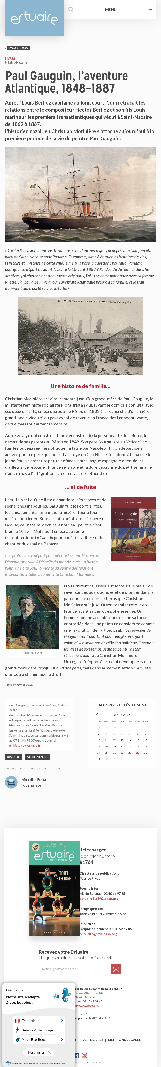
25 (106, 752)
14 (129, 740)
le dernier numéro (97, 856)
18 (106, 746)
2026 (126, 715)
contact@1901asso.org (82, 1005)
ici (106, 1018)
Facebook (76, 1055)
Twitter (84, 1055)
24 (98, 752)
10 (98, 740)
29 (114, 727)
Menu (111, 9)
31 (129, 727)
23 (145, 746)
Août (118, 715)
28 (106, 727)
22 (137, 746)
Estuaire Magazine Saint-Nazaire (34, 18)
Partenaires (92, 1040)
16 (145, 740)
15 (137, 740)
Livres (10, 58)
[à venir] (149, 9)
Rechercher (71, 9)
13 (122, 740)
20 (122, 746)
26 (114, 752)
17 (98, 746)
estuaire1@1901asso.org (99, 898)
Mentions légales (124, 1040)
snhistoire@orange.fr (25, 745)
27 (98, 727)
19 (114, 746)
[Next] (147, 715)
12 (114, 740)
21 (129, 746)
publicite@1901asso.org (98, 934)
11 (106, 740)
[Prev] (97, 715)
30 (122, 727)
